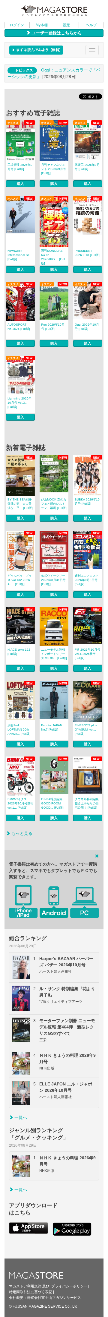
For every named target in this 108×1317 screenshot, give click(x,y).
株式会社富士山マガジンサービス (54, 1298)
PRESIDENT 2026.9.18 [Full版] (87, 253)
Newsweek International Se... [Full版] (20, 255)
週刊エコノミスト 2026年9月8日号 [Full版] (87, 580)
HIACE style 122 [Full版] (19, 651)
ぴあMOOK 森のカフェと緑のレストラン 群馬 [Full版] (54, 504)
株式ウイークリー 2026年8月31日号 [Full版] (53, 580)
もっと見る (21, 833)
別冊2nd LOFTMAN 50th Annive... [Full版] (19, 729)
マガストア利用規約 (25, 1286)
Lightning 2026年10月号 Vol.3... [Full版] (20, 403)
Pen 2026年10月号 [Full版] (52, 326)
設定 (66, 25)
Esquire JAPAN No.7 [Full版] (51, 727)
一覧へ (20, 1117)
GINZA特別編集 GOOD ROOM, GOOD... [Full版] (52, 803)
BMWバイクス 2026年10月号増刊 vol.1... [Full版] (20, 803)
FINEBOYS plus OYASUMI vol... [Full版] (86, 729)
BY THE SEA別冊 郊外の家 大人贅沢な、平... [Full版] (20, 504)
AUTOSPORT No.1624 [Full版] (19, 326)
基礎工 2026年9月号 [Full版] (87, 167)
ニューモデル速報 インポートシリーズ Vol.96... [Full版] (54, 654)
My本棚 (42, 25)
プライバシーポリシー (69, 1286)
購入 (20, 184)
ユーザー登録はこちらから (56, 32)
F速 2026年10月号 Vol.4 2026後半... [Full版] (87, 654)
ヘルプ (91, 25)
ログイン (17, 25)
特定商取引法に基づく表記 (30, 1292)
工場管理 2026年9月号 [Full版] (20, 167)
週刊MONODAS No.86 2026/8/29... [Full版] (53, 257)
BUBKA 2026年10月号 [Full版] (87, 501)
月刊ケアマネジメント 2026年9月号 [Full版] (53, 169)
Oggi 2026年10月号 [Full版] (87, 326)
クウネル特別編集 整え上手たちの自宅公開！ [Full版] (87, 803)
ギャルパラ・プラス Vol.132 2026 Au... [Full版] (20, 580)
